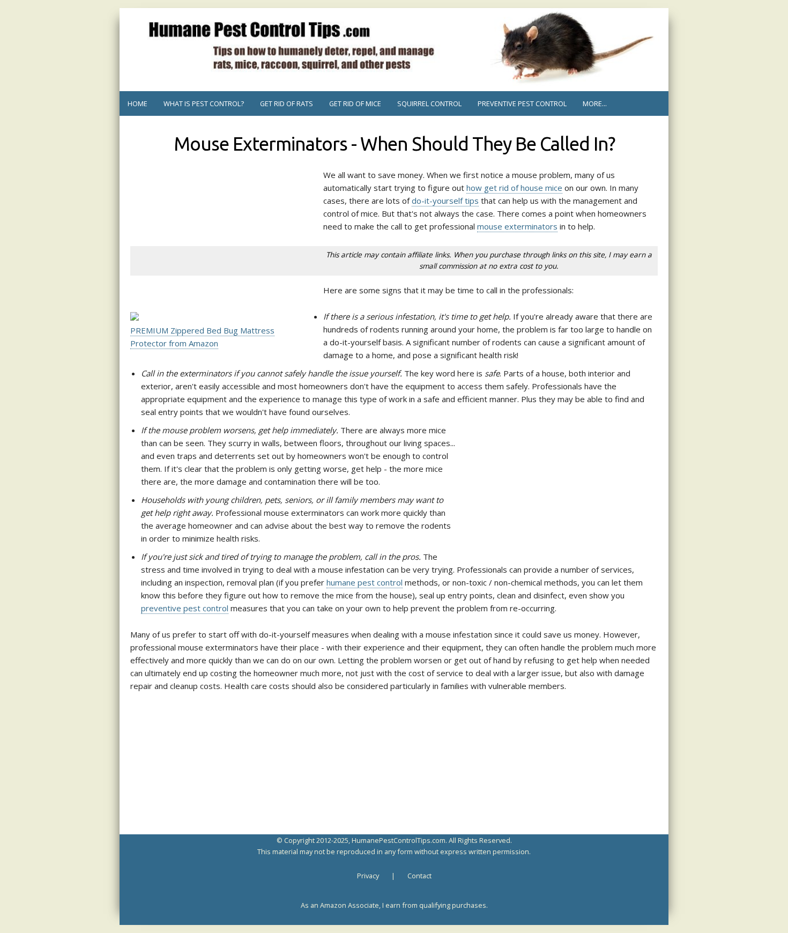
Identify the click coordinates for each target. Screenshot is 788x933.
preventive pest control (184, 608)
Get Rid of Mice (355, 103)
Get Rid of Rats (286, 103)
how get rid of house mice (514, 187)
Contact (419, 875)
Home (137, 103)
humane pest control (364, 582)
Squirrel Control (429, 103)
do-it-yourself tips (445, 200)
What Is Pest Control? (203, 103)
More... (595, 103)
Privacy (368, 875)
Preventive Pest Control (522, 103)
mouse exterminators (517, 226)
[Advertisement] (216, 195)
